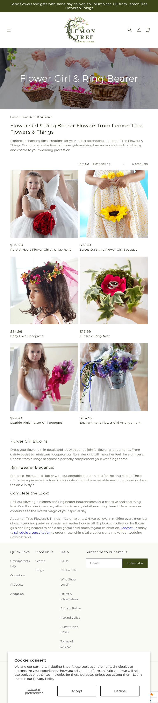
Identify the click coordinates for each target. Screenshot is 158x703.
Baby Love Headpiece (26, 336)
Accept (77, 691)
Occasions (17, 575)
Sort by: (83, 164)
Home (14, 116)
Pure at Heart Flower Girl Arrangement (40, 249)
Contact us (129, 528)
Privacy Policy (43, 679)
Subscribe (135, 563)
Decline (120, 691)
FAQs (64, 561)
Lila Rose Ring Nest (95, 336)
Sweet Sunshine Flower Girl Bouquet (108, 249)
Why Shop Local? (68, 582)
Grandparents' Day (20, 563)
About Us (17, 594)
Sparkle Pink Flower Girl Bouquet (36, 422)
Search (40, 561)
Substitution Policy (69, 629)
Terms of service (66, 644)
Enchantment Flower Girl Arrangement (110, 422)
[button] (8, 29)
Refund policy (70, 617)
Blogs (39, 570)
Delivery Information (69, 596)
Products (16, 584)
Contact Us (68, 570)
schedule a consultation (32, 532)
